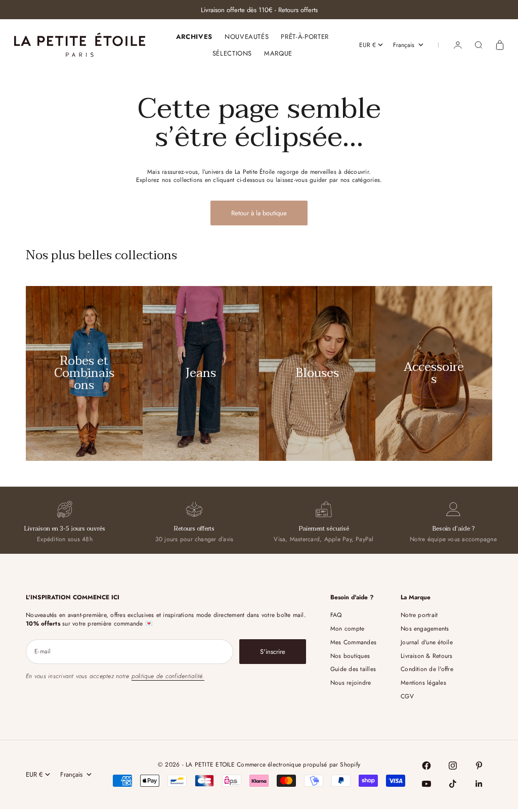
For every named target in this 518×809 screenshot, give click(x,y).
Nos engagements (425, 628)
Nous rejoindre (350, 682)
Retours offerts (194, 529)
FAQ (336, 615)
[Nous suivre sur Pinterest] (479, 765)
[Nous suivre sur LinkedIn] (479, 784)
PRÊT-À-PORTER (304, 36)
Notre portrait (419, 615)
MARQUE (278, 53)
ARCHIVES (194, 36)
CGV (407, 696)
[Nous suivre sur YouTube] (426, 784)
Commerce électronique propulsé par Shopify (298, 764)
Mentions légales (423, 682)
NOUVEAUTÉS (247, 36)
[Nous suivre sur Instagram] (453, 765)
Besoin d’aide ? (453, 529)
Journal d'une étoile (427, 642)
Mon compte (347, 628)
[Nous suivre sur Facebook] (426, 765)
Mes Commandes (353, 642)
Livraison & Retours (427, 655)
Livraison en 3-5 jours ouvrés (64, 529)
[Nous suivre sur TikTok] (453, 784)
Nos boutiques (350, 655)
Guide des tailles (353, 669)
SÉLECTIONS (232, 53)
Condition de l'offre (427, 669)
